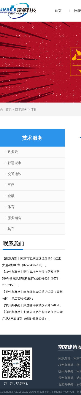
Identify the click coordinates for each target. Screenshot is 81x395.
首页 (58, 11)
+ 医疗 (9, 185)
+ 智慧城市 (13, 163)
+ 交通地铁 (13, 174)
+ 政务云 (11, 152)
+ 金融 (9, 196)
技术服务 (21, 109)
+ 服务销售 (13, 218)
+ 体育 (9, 207)
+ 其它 (9, 229)
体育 (34, 109)
